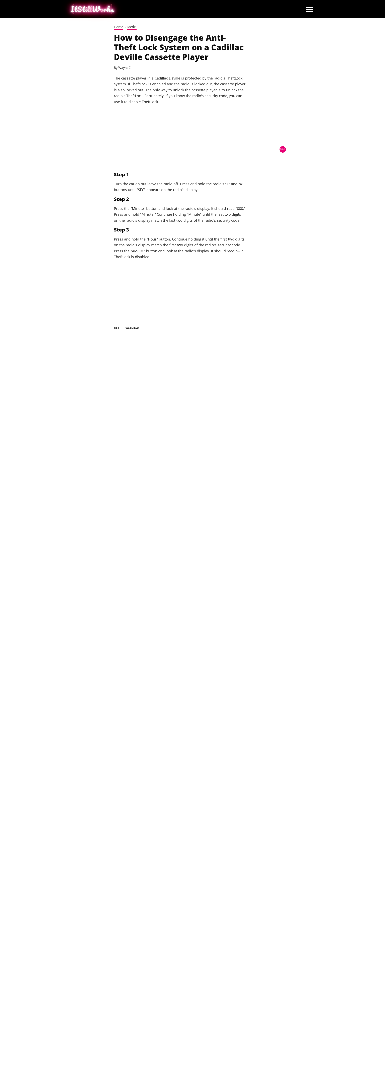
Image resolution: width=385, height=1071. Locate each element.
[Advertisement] (180, 138)
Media (132, 27)
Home (118, 27)
